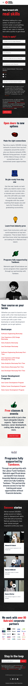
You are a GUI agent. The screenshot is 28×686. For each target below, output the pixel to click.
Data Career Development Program (12, 390)
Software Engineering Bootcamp (11, 334)
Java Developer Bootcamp (9, 346)
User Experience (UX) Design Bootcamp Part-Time (10, 359)
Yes (5, 74)
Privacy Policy (11, 102)
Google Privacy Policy (18, 107)
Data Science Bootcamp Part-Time (12, 367)
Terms (16, 683)
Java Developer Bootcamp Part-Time (13, 371)
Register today (14, 436)
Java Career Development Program (12, 383)
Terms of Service (20, 102)
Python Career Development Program (13, 386)
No (5, 76)
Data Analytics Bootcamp (9, 343)
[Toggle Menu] (3, 2)
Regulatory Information (10, 683)
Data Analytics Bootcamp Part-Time (13, 363)
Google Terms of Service (8, 108)
